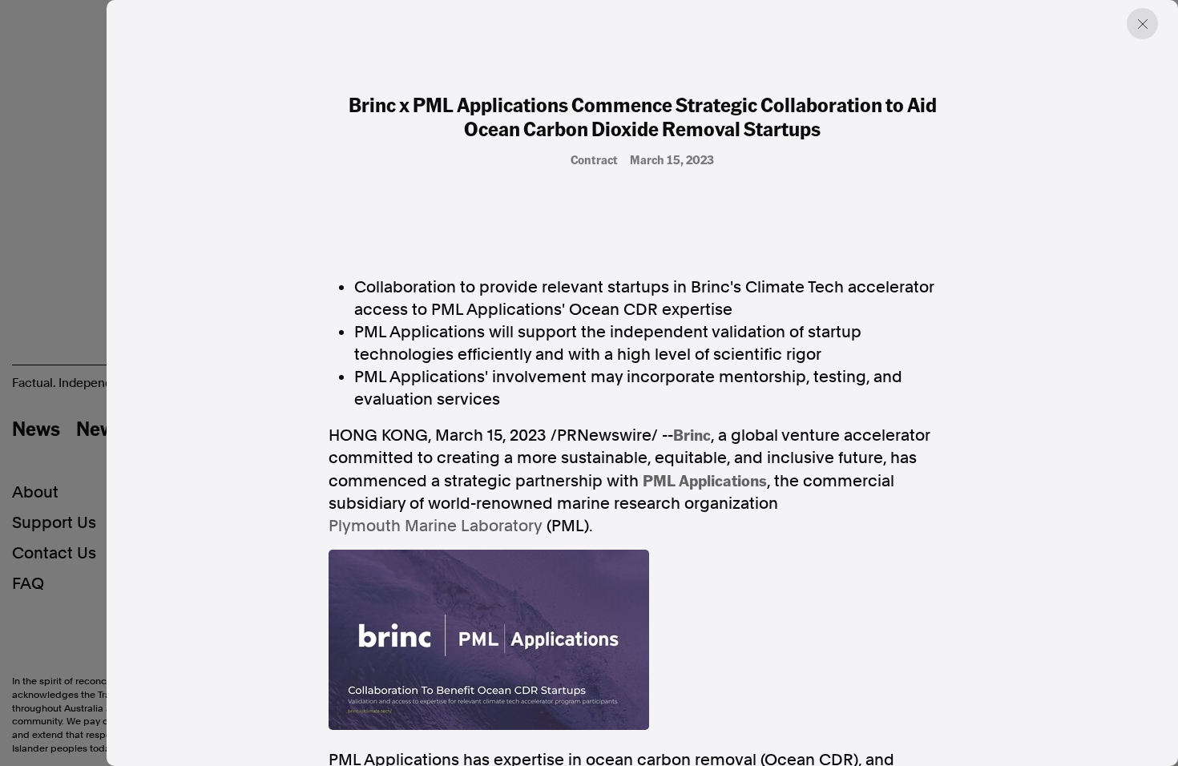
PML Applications (705, 480)
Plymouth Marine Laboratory (436, 525)
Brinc (692, 434)
